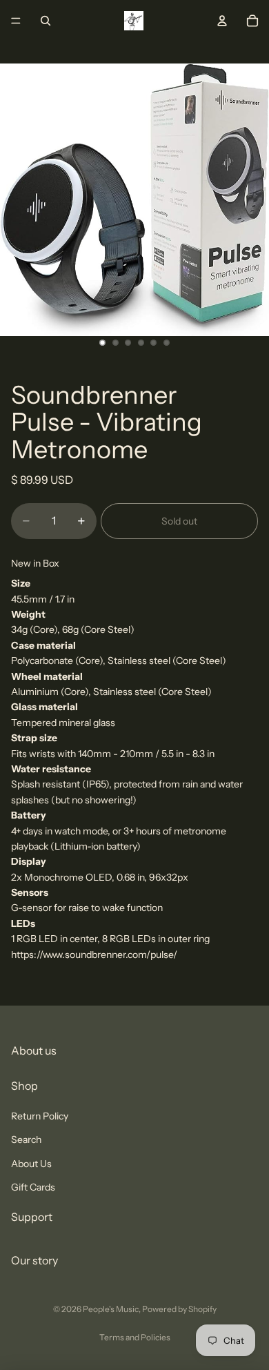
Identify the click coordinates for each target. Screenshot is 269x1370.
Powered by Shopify (179, 1309)
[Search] (45, 21)
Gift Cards (33, 1186)
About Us (31, 1163)
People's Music (111, 1309)
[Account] (222, 21)
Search (26, 1139)
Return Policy (39, 1115)
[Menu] (16, 21)
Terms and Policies (134, 1337)
